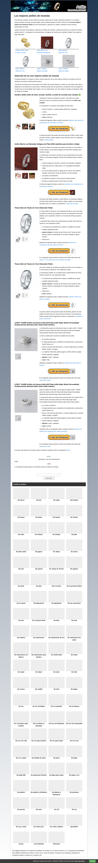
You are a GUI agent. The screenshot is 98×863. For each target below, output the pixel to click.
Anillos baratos (48, 140)
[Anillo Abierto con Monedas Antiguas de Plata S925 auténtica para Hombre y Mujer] (47, 42)
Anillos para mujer (44, 380)
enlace (68, 450)
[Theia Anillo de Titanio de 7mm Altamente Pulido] (68, 42)
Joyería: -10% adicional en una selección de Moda (54, 260)
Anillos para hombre (72, 203)
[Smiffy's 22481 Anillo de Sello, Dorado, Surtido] (25, 42)
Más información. (79, 861)
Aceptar (93, 861)
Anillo (81, 7)
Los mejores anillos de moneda (32, 15)
